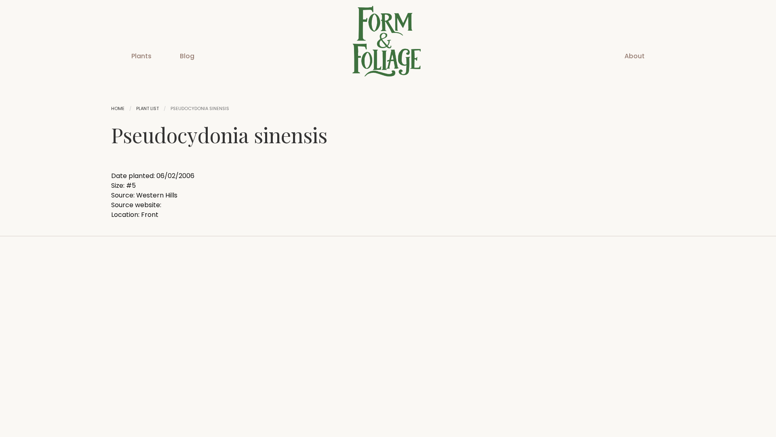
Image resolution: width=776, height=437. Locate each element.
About (634, 56)
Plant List (147, 108)
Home (117, 108)
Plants (141, 56)
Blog (187, 56)
